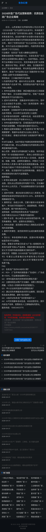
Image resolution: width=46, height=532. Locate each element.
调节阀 (20, 497)
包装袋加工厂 (22, 517)
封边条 (5, 482)
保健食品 (35, 505)
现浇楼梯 (20, 486)
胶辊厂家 (20, 505)
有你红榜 (23, 3)
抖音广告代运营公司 (22, 340)
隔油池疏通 (36, 517)
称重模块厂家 (8, 486)
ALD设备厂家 (22, 513)
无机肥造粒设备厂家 (8, 489)
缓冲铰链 (35, 482)
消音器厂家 (36, 497)
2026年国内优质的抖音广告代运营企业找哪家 (21, 371)
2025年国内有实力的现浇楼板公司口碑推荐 (11, 349)
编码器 (5, 497)
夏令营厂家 (36, 493)
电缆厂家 (36, 513)
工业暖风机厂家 (37, 486)
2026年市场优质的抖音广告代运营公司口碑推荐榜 (22, 375)
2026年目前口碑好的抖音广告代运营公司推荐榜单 (22, 367)
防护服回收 (36, 478)
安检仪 (5, 513)
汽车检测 (20, 489)
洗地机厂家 (7, 509)
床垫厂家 (6, 517)
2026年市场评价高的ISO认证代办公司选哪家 (34, 349)
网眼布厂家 (21, 482)
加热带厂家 (36, 489)
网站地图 (23, 528)
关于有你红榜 (23, 526)
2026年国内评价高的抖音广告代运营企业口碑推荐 (22, 379)
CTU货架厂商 (37, 501)
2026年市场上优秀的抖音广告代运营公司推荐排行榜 (23, 359)
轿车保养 (6, 493)
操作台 (20, 509)
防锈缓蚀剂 (7, 501)
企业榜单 (4, 8)
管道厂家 (20, 493)
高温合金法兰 (37, 509)
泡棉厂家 (20, 501)
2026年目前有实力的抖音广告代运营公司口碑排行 (22, 363)
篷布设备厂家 (8, 505)
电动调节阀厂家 (23, 478)
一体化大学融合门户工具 (8, 478)
